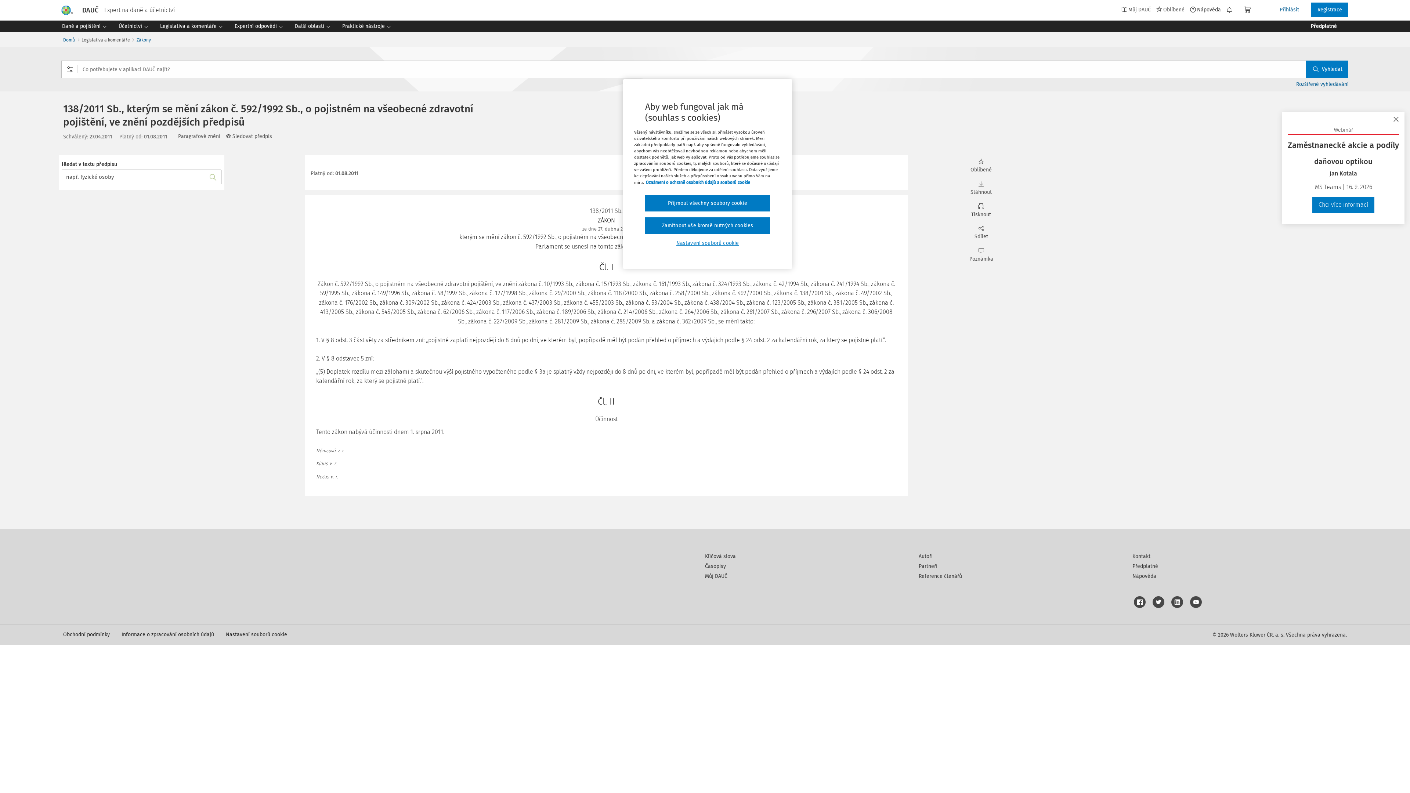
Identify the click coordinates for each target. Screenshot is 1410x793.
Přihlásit (1289, 10)
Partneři (928, 566)
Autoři (926, 556)
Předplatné (1145, 566)
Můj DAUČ (716, 576)
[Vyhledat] (213, 177)
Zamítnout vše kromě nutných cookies (707, 225)
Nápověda (1209, 9)
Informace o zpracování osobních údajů (168, 634)
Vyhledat (1332, 69)
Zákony (144, 40)
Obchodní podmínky (86, 634)
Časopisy (715, 566)
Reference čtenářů (940, 576)
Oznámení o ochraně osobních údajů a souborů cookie (698, 182)
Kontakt (1141, 556)
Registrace (1329, 10)
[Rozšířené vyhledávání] (70, 69)
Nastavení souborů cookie (256, 634)
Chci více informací (1343, 204)
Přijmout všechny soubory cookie (707, 203)
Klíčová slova (720, 556)
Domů (69, 40)
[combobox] (704, 69)
